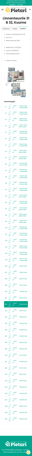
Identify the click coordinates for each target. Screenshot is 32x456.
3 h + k (10, 119)
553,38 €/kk (23, 387)
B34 (6, 317)
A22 (6, 240)
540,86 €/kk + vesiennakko (23, 132)
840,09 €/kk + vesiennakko (23, 183)
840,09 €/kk (23, 342)
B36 (6, 330)
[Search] (30, 9)
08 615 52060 (9, 450)
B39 (6, 349)
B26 (6, 266)
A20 (6, 228)
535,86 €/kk (23, 330)
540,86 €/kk (23, 291)
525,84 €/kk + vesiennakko (23, 189)
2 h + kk (10, 106)
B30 (6, 291)
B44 (6, 381)
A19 (6, 221)
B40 (6, 355)
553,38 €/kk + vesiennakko (23, 228)
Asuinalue (6, 28)
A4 (6, 126)
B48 (6, 406)
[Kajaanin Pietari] (16, 9)
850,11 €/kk (22, 374)
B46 (6, 393)
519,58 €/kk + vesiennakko (23, 158)
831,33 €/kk (22, 311)
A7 (6, 145)
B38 (6, 342)
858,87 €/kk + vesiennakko (23, 247)
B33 (6, 311)
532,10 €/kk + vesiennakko (23, 221)
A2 (6, 113)
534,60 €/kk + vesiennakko (23, 145)
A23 (6, 247)
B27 (6, 272)
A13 (6, 183)
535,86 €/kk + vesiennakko (23, 170)
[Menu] (2, 9)
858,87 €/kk (23, 406)
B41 (6, 361)
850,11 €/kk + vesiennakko (22, 215)
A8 (6, 151)
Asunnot (23, 28)
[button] (16, 3)
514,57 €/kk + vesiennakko (23, 126)
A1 (5, 107)
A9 (6, 158)
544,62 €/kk (23, 323)
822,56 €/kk (23, 279)
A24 (6, 253)
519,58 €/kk (23, 317)
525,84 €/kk (23, 349)
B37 (6, 336)
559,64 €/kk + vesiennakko (23, 259)
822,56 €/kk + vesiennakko (23, 119)
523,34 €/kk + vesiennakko (23, 107)
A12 (6, 177)
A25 (6, 260)
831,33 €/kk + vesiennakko (22, 151)
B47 (6, 400)
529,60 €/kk (23, 272)
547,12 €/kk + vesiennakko (23, 196)
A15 (6, 196)
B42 (6, 368)
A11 (6, 170)
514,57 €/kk (23, 285)
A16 (6, 202)
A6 (6, 139)
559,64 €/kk (23, 419)
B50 (6, 419)
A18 (6, 215)
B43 (6, 374)
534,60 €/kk (23, 304)
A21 (6, 234)
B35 (6, 323)
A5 (6, 132)
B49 (6, 412)
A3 (6, 119)
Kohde (15, 28)
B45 (6, 387)
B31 (6, 298)
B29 (6, 285)
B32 (6, 304)
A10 (6, 164)
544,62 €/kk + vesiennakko (23, 164)
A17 (6, 209)
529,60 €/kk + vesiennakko (23, 113)
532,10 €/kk (22, 381)
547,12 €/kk (23, 355)
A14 (6, 190)
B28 (6, 279)
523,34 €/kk (23, 266)
